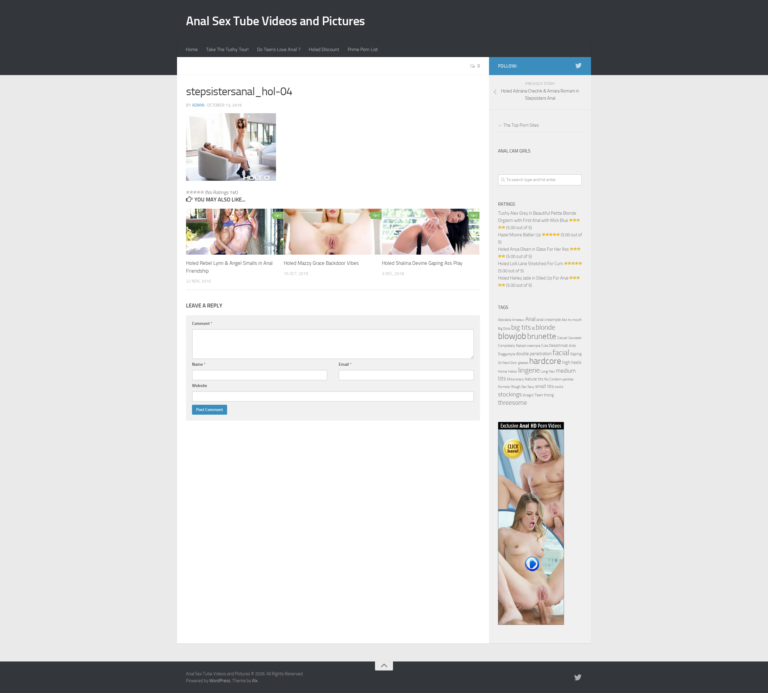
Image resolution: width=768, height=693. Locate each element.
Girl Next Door (507, 363)
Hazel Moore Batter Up (519, 235)
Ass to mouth (572, 320)
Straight (528, 395)
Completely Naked (512, 345)
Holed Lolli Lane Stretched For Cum (530, 263)
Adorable (504, 320)
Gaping (576, 353)
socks (559, 387)
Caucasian (575, 338)
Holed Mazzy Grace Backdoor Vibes (321, 263)
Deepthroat (558, 345)
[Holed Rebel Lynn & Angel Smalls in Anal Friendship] (235, 232)
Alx (255, 680)
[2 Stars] (191, 192)
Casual (562, 338)
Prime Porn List (363, 49)
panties (568, 379)
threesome (512, 402)
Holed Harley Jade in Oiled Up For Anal (533, 278)
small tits (544, 386)
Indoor (512, 371)
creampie (533, 345)
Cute (544, 345)
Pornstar (504, 387)
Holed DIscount (324, 49)
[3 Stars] (195, 192)
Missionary (515, 379)
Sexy (530, 387)
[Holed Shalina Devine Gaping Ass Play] (430, 232)
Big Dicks (504, 329)
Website (199, 385)
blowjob (512, 336)
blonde (545, 327)
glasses (523, 363)
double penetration (534, 353)
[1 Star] (188, 192)
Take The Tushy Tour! (227, 49)
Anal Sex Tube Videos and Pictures (275, 21)
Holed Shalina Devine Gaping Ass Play (422, 263)
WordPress (219, 680)
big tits (521, 327)
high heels (571, 362)
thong (549, 394)
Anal (530, 319)
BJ (533, 328)
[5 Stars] (202, 192)
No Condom (553, 379)
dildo (572, 345)
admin (198, 105)
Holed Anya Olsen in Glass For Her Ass (533, 249)
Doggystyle (506, 354)
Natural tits (534, 379)
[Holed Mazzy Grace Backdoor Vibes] (332, 232)
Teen (539, 395)
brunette (541, 336)
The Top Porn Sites (521, 125)
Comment (202, 323)
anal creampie (548, 319)
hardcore (545, 361)
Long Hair (548, 371)
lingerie (529, 370)
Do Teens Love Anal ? (278, 49)
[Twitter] (578, 65)
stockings (510, 394)
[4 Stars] (198, 192)
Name (199, 364)
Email (345, 364)
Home (192, 49)
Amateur (518, 320)
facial (561, 352)
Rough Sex (518, 387)
